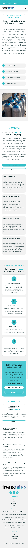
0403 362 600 (14, 3)
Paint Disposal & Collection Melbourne (14, 527)
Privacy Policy (14, 538)
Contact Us (14, 170)
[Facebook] (14, 492)
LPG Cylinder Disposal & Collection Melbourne (14, 522)
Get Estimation (14, 503)
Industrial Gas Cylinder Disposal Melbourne (14, 517)
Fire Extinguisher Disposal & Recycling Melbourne (14, 519)
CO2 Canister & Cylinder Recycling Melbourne (14, 511)
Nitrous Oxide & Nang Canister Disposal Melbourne (14, 514)
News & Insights (14, 536)
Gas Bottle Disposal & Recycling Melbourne (14, 525)
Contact (14, 505)
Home (14, 499)
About (14, 501)
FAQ (14, 534)
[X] (10, 492)
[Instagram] (17, 492)
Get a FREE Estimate (14, 165)
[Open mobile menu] (25, 8)
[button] (14, 429)
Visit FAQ (14, 422)
